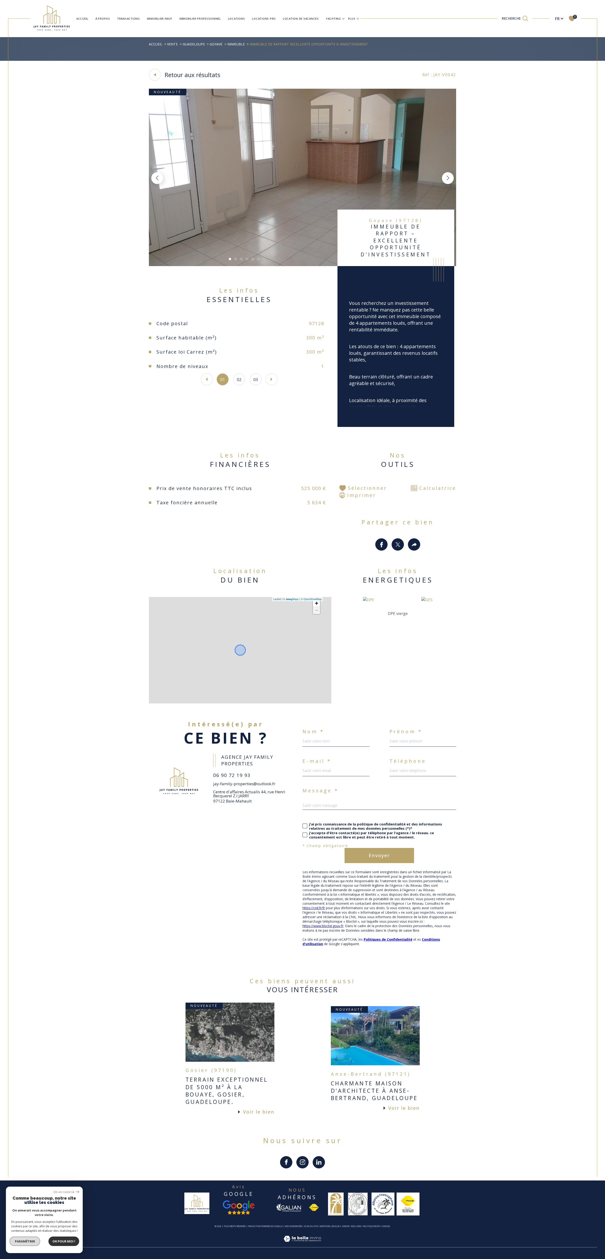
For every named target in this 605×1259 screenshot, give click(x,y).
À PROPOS (102, 18)
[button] (448, 178)
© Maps (291, 599)
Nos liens (356, 1226)
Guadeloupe (194, 44)
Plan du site (311, 1226)
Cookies (386, 1226)
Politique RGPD (371, 1226)
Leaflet (277, 599)
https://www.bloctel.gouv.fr (322, 926)
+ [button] (316, 603)
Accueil (82, 18)
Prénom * (406, 731)
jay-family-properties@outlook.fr (244, 783)
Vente (172, 44)
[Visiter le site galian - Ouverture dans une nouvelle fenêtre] (288, 1207)
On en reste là (63, 1192)
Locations (236, 18)
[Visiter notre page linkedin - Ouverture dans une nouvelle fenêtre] (319, 1162)
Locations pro (264, 18)
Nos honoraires (293, 1226)
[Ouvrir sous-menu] (343, 18)
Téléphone (407, 761)
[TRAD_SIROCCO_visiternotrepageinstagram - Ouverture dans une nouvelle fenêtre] (302, 1162)
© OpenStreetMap (311, 599)
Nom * (313, 731)
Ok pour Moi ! (63, 1241)
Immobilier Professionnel (200, 18)
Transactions (128, 18)
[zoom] (302, 264)
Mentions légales (330, 1226)
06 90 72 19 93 (232, 775)
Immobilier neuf (159, 18)
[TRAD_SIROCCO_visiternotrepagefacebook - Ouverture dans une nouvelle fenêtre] (286, 1162)
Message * (320, 790)
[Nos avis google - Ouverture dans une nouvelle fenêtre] (239, 1207)
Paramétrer (25, 1241)
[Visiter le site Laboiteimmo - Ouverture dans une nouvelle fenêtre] (302, 1244)
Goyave (216, 44)
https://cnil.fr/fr (313, 908)
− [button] (316, 610)
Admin (345, 1226)
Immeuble (236, 44)
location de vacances (301, 18)
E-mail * (316, 761)
